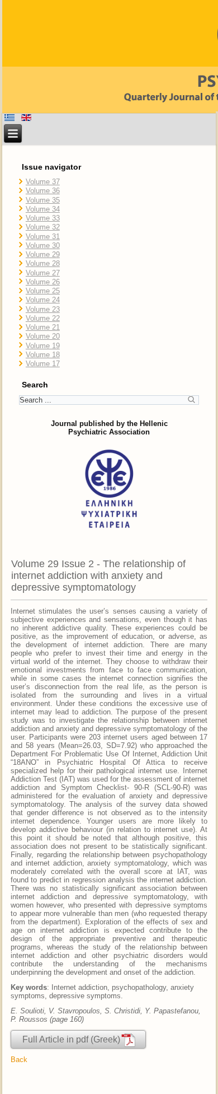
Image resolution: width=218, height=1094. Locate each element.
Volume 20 (43, 336)
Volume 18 (43, 354)
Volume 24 (43, 300)
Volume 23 (43, 309)
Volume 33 (43, 218)
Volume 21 (43, 327)
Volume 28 (43, 263)
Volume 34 (43, 209)
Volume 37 (43, 181)
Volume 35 (43, 200)
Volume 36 (43, 190)
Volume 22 (43, 318)
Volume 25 (43, 291)
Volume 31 (43, 236)
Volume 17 (43, 363)
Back (19, 1059)
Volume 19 (43, 346)
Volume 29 (43, 254)
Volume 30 (43, 245)
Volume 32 (43, 227)
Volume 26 (43, 282)
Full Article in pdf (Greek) (71, 1039)
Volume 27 (43, 273)
